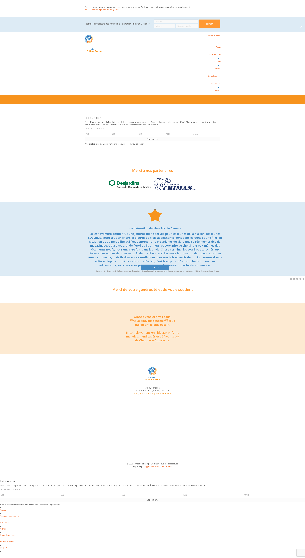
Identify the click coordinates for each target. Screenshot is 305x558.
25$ (87, 134)
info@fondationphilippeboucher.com (152, 393)
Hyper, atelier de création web (158, 466)
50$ (113, 134)
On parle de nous (214, 76)
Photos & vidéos (214, 83)
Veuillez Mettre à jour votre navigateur (102, 9)
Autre (195, 134)
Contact (218, 90)
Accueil (218, 47)
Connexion (209, 36)
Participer (217, 36)
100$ (168, 134)
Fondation (217, 61)
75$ (140, 134)
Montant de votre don (94, 128)
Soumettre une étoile (213, 54)
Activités (218, 69)
